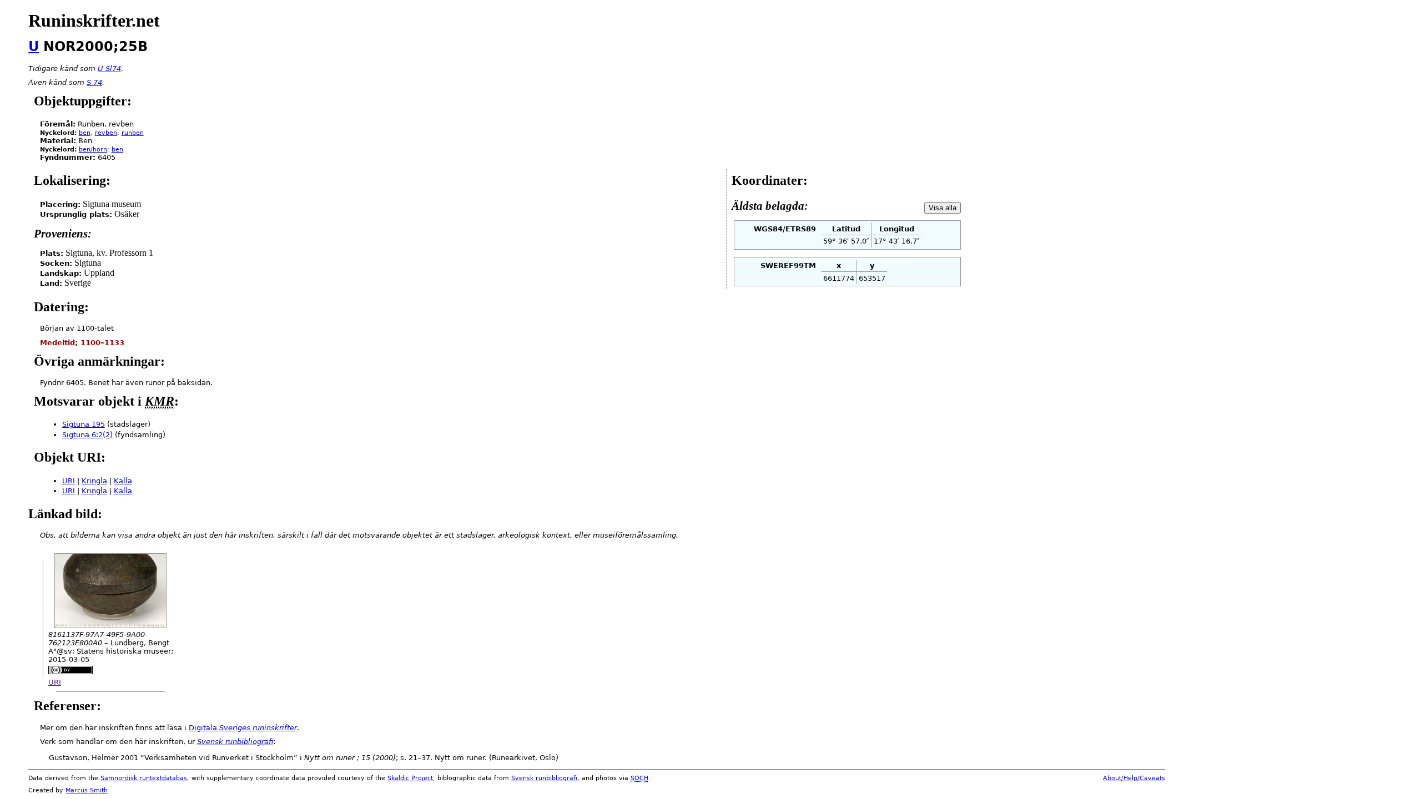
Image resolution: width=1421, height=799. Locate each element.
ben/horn (93, 149)
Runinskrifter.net (94, 21)
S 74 (94, 82)
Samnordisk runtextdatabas (143, 778)
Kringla (94, 481)
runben (133, 132)
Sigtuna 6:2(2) (87, 435)
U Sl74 (109, 68)
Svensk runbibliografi (544, 778)
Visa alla (942, 208)
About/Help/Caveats (1134, 778)
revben (106, 132)
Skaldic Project (410, 778)
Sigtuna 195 (83, 424)
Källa (123, 481)
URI (68, 481)
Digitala (243, 728)
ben (84, 132)
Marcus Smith (86, 790)
